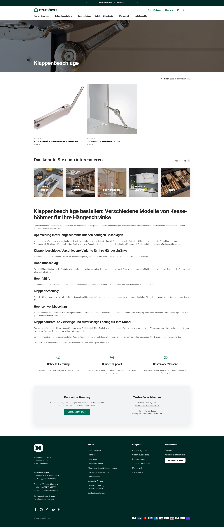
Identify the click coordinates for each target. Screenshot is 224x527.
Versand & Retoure (95, 481)
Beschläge (92, 343)
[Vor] (137, 3)
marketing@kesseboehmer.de (147, 405)
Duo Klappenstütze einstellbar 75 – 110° (104, 141)
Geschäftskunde (154, 10)
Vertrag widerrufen (175, 460)
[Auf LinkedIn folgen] (59, 509)
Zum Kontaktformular (77, 412)
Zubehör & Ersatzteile (104, 16)
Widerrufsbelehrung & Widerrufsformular (97, 487)
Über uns (168, 450)
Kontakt (91, 455)
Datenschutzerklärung (97, 464)
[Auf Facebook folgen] (35, 509)
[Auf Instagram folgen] (41, 509)
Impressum (92, 459)
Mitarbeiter (170, 10)
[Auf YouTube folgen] (53, 509)
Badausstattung (84, 16)
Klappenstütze (44, 328)
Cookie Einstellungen (96, 493)
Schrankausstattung (63, 16)
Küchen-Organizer (41, 16)
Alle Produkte (141, 16)
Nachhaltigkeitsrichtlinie (175, 455)
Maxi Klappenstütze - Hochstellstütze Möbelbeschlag (56, 141)
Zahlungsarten (94, 477)
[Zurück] (86, 3)
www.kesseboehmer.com (44, 499)
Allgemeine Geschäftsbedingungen (102, 468)
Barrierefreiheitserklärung (98, 472)
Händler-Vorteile (94, 450)
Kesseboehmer (38, 138)
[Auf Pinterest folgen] (47, 509)
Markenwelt (124, 16)
